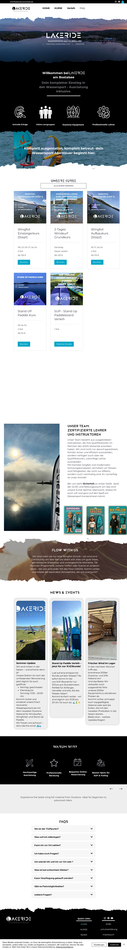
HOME (84, 924)
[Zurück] (111, 789)
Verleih (83, 935)
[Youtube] (112, 918)
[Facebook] (119, 1)
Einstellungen (99, 944)
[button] (122, 1)
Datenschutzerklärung (108, 929)
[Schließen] (124, 944)
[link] (30, 233)
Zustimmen (114, 944)
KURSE (83, 929)
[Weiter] (121, 789)
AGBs (108, 924)
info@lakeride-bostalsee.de (21, 1)
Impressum (108, 934)
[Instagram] (116, 1)
